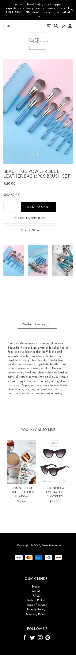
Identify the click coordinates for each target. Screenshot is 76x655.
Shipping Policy (36, 614)
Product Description (37, 324)
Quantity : (12, 195)
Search (35, 586)
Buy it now (29, 230)
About (36, 591)
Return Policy (36, 600)
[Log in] (70, 28)
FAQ (36, 595)
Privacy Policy (36, 609)
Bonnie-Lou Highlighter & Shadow (21, 492)
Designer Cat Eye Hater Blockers (54, 492)
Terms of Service (36, 605)
